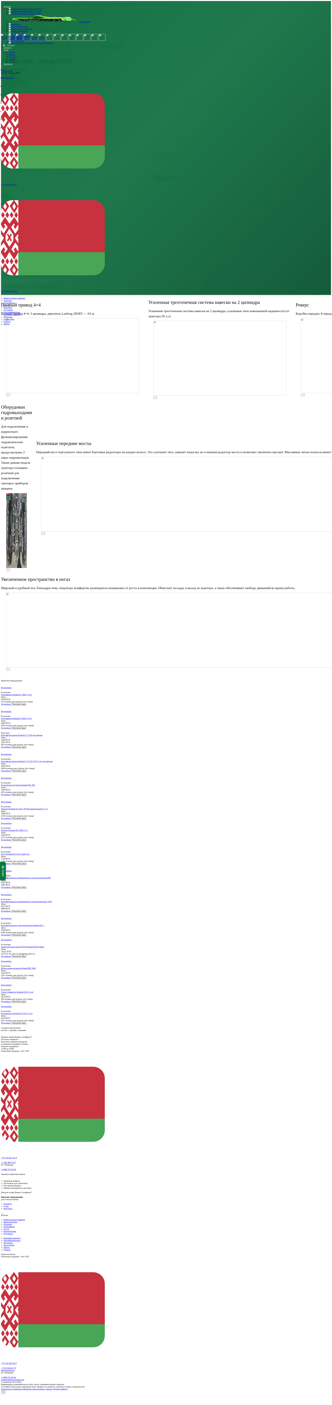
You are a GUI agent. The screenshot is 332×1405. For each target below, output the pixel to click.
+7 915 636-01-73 (8, 1368)
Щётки (7, 324)
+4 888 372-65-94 (8, 1169)
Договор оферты (60, 1389)
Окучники (8, 310)
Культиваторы (10, 1231)
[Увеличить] (8, 395)
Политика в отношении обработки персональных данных (27, 1389)
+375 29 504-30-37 (9, 184)
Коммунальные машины (14, 298)
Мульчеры (8, 317)
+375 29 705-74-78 (9, 291)
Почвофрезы (9, 303)
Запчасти (8, 1204)
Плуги (6, 305)
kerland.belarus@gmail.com (12, 1380)
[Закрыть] (3, 1392)
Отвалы (7, 321)
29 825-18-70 (6, 71)
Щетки (7, 1247)
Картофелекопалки (12, 312)
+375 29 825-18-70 (9, 1158)
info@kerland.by (8, 78)
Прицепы (8, 307)
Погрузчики (9, 319)
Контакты (8, 1208)
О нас (6, 1206)
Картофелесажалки (12, 314)
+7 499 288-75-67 (8, 1162)
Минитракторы (10, 1222)
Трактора (8, 300)
